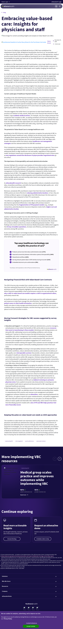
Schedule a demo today (42, 539)
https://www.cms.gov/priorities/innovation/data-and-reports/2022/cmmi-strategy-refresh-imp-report (27, 556)
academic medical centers (21, 115)
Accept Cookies (31, 626)
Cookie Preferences (31, 623)
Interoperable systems (24, 353)
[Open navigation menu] (59, 6)
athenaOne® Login (56, 2)
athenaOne (34, 394)
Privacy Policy (8, 619)
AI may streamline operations (16, 227)
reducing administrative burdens (37, 193)
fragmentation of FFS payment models (31, 205)
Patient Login (5, 2)
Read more (23, 495)
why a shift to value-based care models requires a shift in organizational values (30, 293)
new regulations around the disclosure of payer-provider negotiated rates (30, 155)
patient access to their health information (18, 303)
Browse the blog (12, 539)
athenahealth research (13, 183)
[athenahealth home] (8, 6)
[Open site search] (56, 6)
